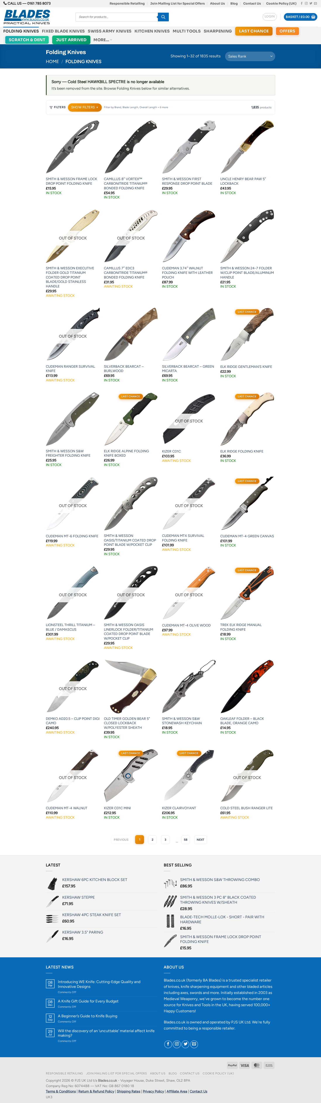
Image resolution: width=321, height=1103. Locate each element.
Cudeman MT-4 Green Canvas (247, 536)
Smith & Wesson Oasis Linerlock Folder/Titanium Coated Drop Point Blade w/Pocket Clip (128, 631)
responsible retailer (218, 1028)
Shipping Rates (128, 1091)
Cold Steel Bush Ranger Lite (246, 808)
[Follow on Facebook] (301, 3)
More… (101, 40)
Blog (234, 3)
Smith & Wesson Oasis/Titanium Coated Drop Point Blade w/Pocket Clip (130, 540)
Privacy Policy (153, 1091)
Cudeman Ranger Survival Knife (70, 368)
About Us (217, 3)
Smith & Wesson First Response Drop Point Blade (187, 181)
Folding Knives (21, 31)
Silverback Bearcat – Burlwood (124, 368)
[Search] (163, 17)
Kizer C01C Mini (117, 808)
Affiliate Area (177, 1091)
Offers (287, 31)
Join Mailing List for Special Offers (177, 3)
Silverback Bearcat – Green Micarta (188, 368)
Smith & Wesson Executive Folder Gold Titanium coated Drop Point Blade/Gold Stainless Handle (70, 277)
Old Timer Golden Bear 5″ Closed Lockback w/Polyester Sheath (127, 723)
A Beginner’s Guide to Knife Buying (87, 1016)
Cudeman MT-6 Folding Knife (72, 536)
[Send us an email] (315, 3)
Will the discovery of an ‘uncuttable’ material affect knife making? (106, 1033)
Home (52, 61)
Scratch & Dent (27, 40)
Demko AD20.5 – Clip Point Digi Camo (73, 721)
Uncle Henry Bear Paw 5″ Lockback (243, 181)
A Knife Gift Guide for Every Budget (88, 1001)
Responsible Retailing (127, 3)
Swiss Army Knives (109, 31)
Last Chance (254, 31)
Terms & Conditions (61, 1091)
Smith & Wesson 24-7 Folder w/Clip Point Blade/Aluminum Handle (247, 272)
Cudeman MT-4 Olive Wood (186, 625)
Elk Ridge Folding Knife (241, 451)
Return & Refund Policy (96, 1091)
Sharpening (218, 31)
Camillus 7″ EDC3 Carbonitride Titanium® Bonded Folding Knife (125, 272)
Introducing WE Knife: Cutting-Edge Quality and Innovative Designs (99, 984)
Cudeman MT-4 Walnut (66, 808)
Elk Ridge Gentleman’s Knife (246, 367)
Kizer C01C (171, 451)
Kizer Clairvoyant (179, 808)
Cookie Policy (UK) (281, 3)
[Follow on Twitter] (310, 3)
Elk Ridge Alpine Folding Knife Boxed (126, 453)
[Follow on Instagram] (306, 3)
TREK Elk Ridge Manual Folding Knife (241, 627)
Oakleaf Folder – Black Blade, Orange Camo (242, 721)
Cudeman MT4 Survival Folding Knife (183, 538)
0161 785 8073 (39, 3)
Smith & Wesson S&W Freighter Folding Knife (68, 453)
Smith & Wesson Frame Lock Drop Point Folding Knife (71, 181)
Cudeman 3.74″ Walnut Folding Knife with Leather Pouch (187, 272)
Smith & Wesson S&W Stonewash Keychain (182, 721)
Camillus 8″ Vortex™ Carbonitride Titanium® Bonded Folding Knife (125, 183)
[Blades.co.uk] (36, 17)
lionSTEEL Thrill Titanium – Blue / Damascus (70, 627)
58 (185, 839)
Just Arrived (71, 40)
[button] (270, 17)
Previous (121, 839)
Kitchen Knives (152, 31)
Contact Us (252, 3)
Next (200, 839)
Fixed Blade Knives (63, 31)
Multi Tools (187, 31)
